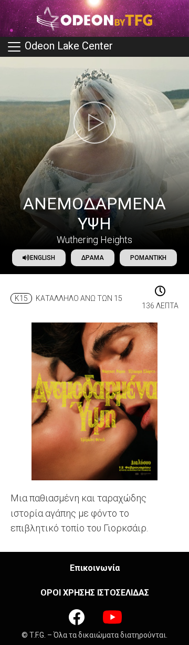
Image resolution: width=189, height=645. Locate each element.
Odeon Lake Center (67, 45)
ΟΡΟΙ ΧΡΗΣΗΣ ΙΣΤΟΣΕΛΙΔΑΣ (94, 593)
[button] (94, 122)
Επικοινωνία (95, 568)
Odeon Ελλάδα (94, 18)
